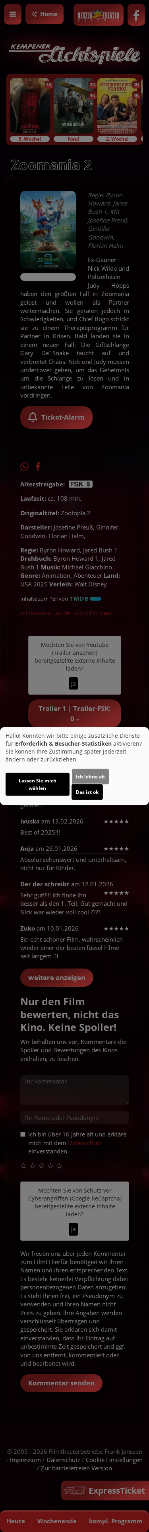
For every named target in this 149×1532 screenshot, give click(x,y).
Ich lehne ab (90, 776)
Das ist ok (87, 792)
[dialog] (74, 766)
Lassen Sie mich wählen (37, 784)
